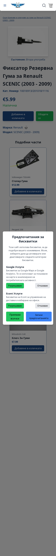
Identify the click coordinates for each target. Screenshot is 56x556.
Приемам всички (15, 316)
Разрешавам (15, 285)
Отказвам (42, 285)
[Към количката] (50, 5)
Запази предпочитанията (38, 316)
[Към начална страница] (18, 5)
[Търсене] (44, 5)
